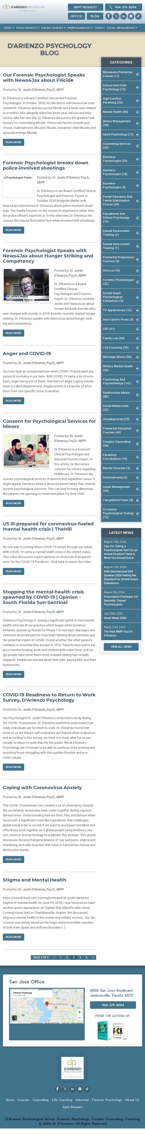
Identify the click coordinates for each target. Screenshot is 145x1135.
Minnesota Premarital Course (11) (117, 74)
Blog (95, 16)
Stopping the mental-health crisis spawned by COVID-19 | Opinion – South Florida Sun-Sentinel (43, 597)
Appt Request (85, 7)
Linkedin (123, 16)
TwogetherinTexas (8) (118, 500)
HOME (7, 27)
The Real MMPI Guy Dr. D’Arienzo (118, 633)
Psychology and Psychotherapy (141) (117, 381)
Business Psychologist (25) (115, 159)
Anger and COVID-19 (27, 353)
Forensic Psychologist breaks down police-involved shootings (45, 165)
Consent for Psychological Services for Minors (49, 423)
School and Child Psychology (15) (114, 87)
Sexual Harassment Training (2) (116, 232)
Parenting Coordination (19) (115, 456)
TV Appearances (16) (117, 310)
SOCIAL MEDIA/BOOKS (121, 27)
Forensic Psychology (107, 1100)
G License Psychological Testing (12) (118, 513)
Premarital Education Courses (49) (117, 430)
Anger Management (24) (116, 488)
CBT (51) (109, 329)
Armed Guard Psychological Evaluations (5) (113, 297)
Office (76, 16)
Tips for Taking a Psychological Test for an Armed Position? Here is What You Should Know (120, 552)
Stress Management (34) (116, 123)
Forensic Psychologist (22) (118, 281)
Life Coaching (62, 1100)
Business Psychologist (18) (115, 172)
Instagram (131, 16)
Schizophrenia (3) (115, 477)
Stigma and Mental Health (34, 880)
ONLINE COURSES (52, 27)
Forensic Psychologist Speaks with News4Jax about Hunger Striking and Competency (48, 256)
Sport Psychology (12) (118, 134)
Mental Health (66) (115, 112)
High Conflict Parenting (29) (113, 100)
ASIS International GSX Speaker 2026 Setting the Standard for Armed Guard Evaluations (121, 577)
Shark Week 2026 (115, 618)
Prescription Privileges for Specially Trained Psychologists (121, 600)
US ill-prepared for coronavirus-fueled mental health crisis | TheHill (48, 526)
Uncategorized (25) (116, 419)
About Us (132, 1100)
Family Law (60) (113, 338)
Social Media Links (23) (116, 407)
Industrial (82, 1100)
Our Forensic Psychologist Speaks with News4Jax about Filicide (44, 77)
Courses (23, 1100)
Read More (13, 142)
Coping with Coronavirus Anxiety (42, 787)
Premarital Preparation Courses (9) (118, 259)
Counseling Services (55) (117, 145)
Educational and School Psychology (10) (116, 217)
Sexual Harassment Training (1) (116, 246)
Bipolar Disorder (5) (116, 468)
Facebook (108, 16)
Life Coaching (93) (116, 347)
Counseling (40, 1100)
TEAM (98, 27)
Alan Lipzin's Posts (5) (118, 319)
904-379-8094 (126, 7)
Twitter (116, 16)
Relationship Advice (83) (116, 394)
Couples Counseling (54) (116, 443)
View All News (121, 646)
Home (10, 1100)
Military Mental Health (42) (118, 368)
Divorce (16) (111, 270)
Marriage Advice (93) (117, 357)
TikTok (138, 16)
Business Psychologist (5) (114, 185)
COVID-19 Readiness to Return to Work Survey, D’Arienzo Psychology (49, 697)
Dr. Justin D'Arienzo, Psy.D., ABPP (41, 89)
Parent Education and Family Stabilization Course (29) (117, 200)
